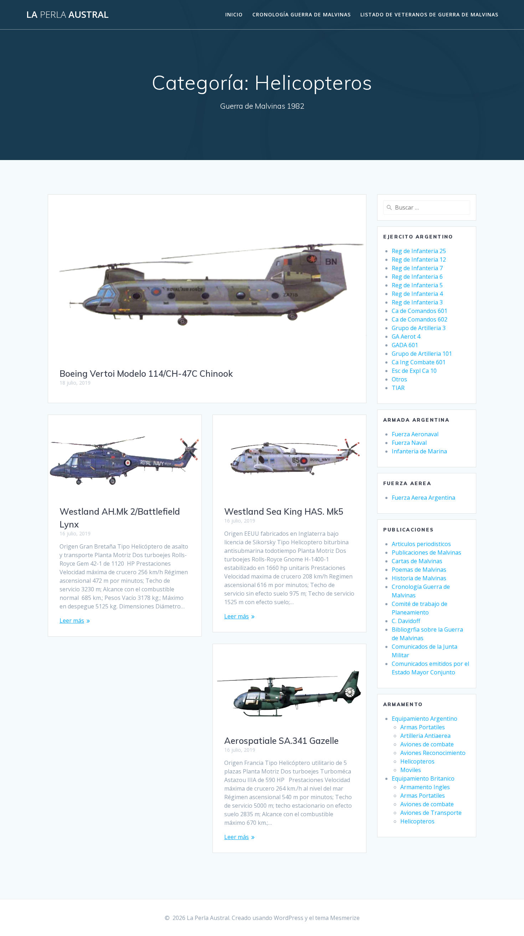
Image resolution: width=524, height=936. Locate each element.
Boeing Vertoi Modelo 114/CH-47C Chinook (146, 373)
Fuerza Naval (409, 443)
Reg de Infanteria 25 (419, 251)
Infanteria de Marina (419, 451)
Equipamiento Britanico (423, 778)
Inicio (234, 14)
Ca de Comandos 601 (419, 311)
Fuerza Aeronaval (415, 434)
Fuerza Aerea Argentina (423, 498)
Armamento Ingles (425, 787)
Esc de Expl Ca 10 (414, 371)
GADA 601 (405, 345)
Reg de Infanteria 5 (417, 285)
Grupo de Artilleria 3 (419, 328)
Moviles (410, 770)
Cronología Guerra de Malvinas (301, 14)
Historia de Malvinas (419, 578)
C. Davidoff (406, 621)
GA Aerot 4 (406, 336)
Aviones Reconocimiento (433, 753)
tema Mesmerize (337, 918)
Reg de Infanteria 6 (417, 277)
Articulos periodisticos (421, 544)
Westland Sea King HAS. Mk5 (283, 511)
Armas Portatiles (422, 727)
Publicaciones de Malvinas (426, 552)
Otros (399, 379)
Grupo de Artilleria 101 (422, 354)
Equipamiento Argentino (424, 718)
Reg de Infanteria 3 (417, 302)
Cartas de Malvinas (417, 561)
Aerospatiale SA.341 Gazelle (281, 740)
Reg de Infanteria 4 (417, 294)
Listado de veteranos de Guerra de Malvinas (429, 14)
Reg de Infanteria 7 (417, 268)
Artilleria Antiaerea (425, 736)
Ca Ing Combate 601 (419, 362)
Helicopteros (417, 761)
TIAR (398, 388)
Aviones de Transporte (431, 813)
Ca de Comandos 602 (419, 319)
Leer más (72, 620)
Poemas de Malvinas (419, 570)
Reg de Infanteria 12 (419, 259)
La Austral (67, 14)
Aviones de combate (427, 744)
